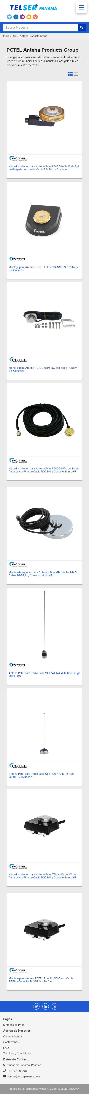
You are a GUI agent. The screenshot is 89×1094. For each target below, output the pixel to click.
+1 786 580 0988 (18, 1071)
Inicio (6, 36)
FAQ (6, 1048)
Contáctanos (11, 1042)
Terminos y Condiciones (17, 1053)
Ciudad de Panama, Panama (24, 1065)
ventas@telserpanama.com (23, 1076)
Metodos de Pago (13, 1025)
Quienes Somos (12, 1036)
